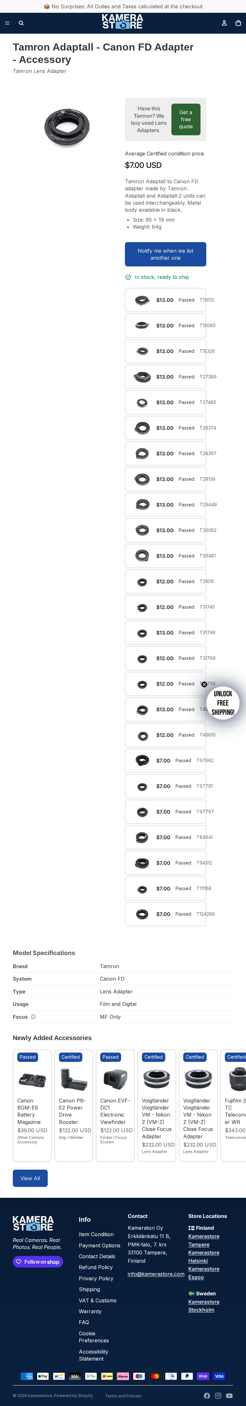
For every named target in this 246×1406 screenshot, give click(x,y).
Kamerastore (40, 1395)
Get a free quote (186, 119)
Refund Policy (96, 1267)
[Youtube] (229, 1396)
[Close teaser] (204, 684)
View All (30, 1178)
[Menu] (7, 23)
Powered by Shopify (73, 1395)
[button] (223, 703)
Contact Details (97, 1256)
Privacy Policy (96, 1278)
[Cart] (238, 23)
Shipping (89, 1289)
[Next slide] (226, 1106)
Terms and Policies (123, 1396)
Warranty (90, 1311)
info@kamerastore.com (156, 1274)
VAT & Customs (98, 1300)
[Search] (21, 23)
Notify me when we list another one (165, 254)
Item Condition (96, 1234)
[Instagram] (218, 1396)
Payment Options (99, 1245)
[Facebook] (207, 1396)
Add (84, 1084)
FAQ (84, 1322)
